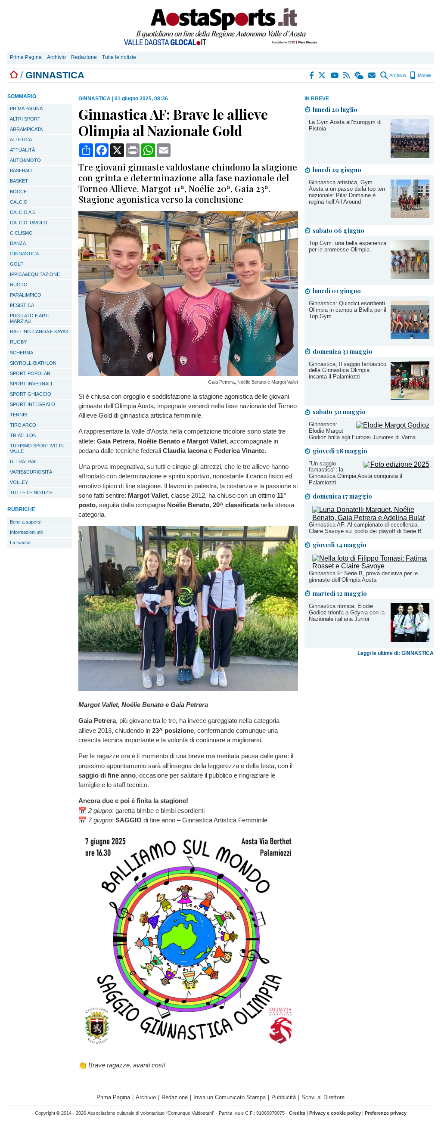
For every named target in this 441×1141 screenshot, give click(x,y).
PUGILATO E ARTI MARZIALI (30, 318)
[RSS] (347, 75)
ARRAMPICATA (26, 129)
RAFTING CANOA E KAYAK (39, 331)
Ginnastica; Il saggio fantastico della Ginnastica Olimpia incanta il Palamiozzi (347, 370)
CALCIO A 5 (22, 212)
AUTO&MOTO (25, 160)
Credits (297, 1113)
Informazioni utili (26, 532)
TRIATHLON (23, 435)
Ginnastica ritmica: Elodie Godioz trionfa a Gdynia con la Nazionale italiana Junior (347, 612)
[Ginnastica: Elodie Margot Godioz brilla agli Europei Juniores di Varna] (392, 425)
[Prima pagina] (14, 75)
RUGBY (18, 341)
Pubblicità (283, 1097)
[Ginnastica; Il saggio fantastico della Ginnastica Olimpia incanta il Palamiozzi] (410, 397)
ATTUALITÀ (22, 149)
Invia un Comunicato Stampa (229, 1097)
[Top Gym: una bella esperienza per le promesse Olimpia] (410, 276)
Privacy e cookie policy (335, 1113)
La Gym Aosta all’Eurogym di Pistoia (345, 125)
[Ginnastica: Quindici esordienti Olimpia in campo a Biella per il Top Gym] (410, 337)
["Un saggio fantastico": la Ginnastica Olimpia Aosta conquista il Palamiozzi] (396, 464)
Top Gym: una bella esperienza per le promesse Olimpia (347, 246)
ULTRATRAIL (24, 461)
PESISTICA (22, 305)
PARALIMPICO (25, 295)
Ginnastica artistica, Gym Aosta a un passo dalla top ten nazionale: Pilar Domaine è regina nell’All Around (347, 192)
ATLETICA (21, 139)
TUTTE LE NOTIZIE (31, 492)
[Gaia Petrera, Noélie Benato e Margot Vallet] (188, 373)
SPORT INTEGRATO (32, 404)
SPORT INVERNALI (31, 383)
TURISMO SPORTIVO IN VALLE (37, 448)
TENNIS (18, 414)
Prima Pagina (26, 57)
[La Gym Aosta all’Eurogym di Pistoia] (410, 155)
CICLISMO (21, 233)
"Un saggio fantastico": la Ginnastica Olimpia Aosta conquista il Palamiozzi (355, 473)
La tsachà (20, 542)
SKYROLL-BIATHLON (33, 363)
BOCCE (18, 191)
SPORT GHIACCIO (30, 394)
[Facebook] (311, 75)
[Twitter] (322, 75)
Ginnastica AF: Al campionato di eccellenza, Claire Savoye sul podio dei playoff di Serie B (365, 527)
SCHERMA (21, 352)
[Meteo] (359, 75)
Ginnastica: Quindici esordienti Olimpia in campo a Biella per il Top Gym (347, 309)
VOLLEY (19, 482)
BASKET (19, 180)
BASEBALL (21, 170)
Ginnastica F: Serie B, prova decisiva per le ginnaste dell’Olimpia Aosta (363, 576)
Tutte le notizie (119, 57)
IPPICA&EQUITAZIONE (35, 274)
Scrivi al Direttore (323, 1097)
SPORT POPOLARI (31, 373)
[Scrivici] (372, 75)
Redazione (84, 57)
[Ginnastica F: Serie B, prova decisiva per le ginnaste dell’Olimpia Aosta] (370, 566)
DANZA (18, 243)
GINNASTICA (24, 253)
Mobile (423, 75)
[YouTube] (334, 75)
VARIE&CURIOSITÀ (31, 471)
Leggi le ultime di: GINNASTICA (395, 653)
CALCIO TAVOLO (28, 222)
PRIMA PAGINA (26, 108)
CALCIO (19, 202)
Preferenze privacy (386, 1113)
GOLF (16, 264)
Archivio (56, 57)
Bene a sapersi (25, 521)
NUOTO (19, 284)
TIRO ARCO (23, 425)
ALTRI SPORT (25, 118)
